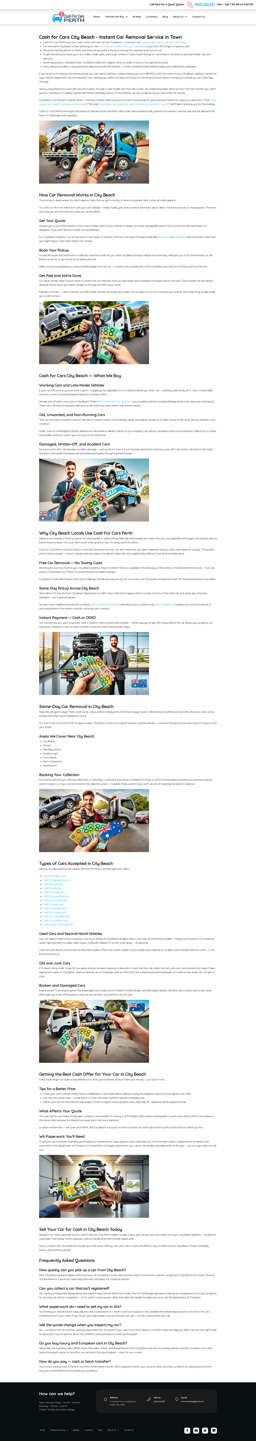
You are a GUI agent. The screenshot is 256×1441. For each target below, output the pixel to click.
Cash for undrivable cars (56, 916)
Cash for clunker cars (54, 912)
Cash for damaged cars (56, 880)
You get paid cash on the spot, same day (163, 42)
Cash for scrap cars (54, 892)
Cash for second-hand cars (58, 924)
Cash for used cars (53, 904)
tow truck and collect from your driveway (122, 46)
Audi (166, 237)
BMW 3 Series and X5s (108, 401)
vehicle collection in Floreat (104, 604)
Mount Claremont (164, 604)
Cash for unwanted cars (56, 896)
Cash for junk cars (53, 884)
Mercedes (180, 237)
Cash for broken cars (54, 875)
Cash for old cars (52, 888)
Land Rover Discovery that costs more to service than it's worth (134, 104)
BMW (160, 237)
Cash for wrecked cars (55, 900)
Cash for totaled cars (54, 908)
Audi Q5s (126, 401)
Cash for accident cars (55, 920)
